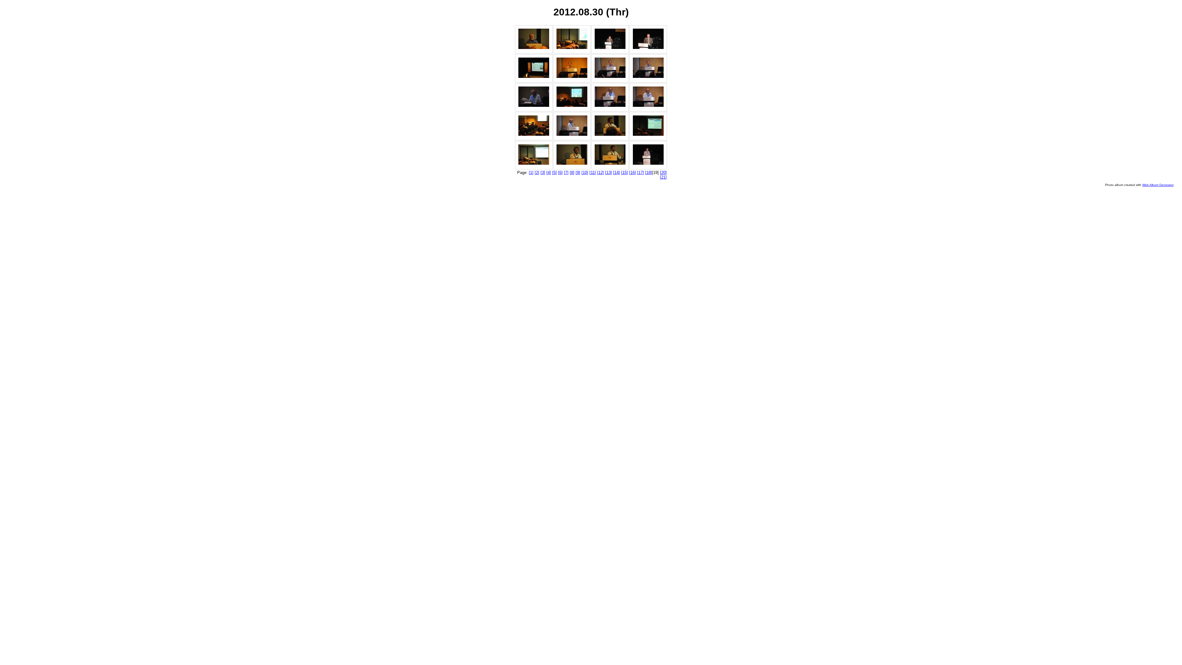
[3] (543, 172)
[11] (592, 172)
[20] (663, 172)
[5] (554, 172)
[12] (600, 172)
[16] (632, 172)
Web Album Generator (1158, 185)
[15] (624, 172)
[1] (531, 172)
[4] (548, 172)
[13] (608, 172)
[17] (640, 172)
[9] (578, 172)
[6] (560, 172)
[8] (572, 172)
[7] (566, 172)
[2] (537, 172)
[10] (584, 172)
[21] (663, 177)
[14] (616, 172)
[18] (648, 172)
